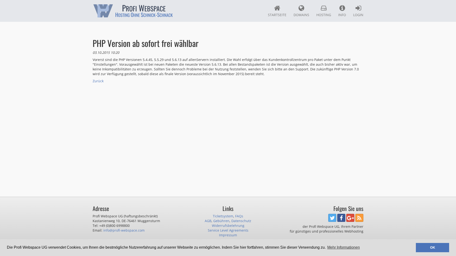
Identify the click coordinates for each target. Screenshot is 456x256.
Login (358, 15)
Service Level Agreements (228, 230)
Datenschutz (241, 221)
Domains (301, 15)
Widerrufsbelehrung (228, 225)
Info (342, 15)
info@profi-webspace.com (124, 230)
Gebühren (221, 221)
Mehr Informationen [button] (343, 247)
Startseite (277, 15)
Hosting (323, 15)
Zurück (98, 81)
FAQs (239, 216)
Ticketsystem (223, 216)
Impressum (228, 235)
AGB (208, 221)
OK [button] (432, 247)
